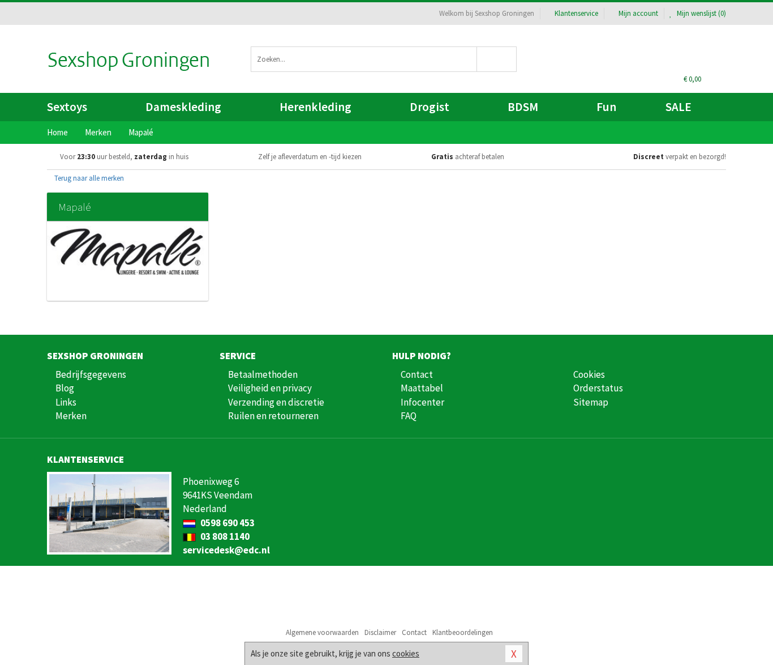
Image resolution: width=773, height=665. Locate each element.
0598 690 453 (227, 523)
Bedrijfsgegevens (90, 374)
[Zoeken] (497, 59)
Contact (417, 374)
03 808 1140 (224, 536)
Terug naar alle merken (88, 178)
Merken (71, 416)
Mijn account (638, 13)
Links (65, 402)
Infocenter (422, 402)
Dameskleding (183, 106)
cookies (405, 653)
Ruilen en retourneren (273, 416)
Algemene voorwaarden (322, 632)
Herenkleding (315, 106)
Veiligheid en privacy (270, 388)
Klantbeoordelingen (462, 632)
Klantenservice (576, 13)
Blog (64, 388)
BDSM (523, 106)
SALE (678, 106)
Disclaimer (380, 632)
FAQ (408, 416)
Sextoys (67, 106)
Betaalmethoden (263, 374)
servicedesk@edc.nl (226, 550)
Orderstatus (598, 388)
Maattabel (422, 388)
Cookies (589, 374)
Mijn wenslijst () (700, 13)
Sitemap (590, 402)
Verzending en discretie (276, 402)
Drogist (429, 106)
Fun (606, 106)
